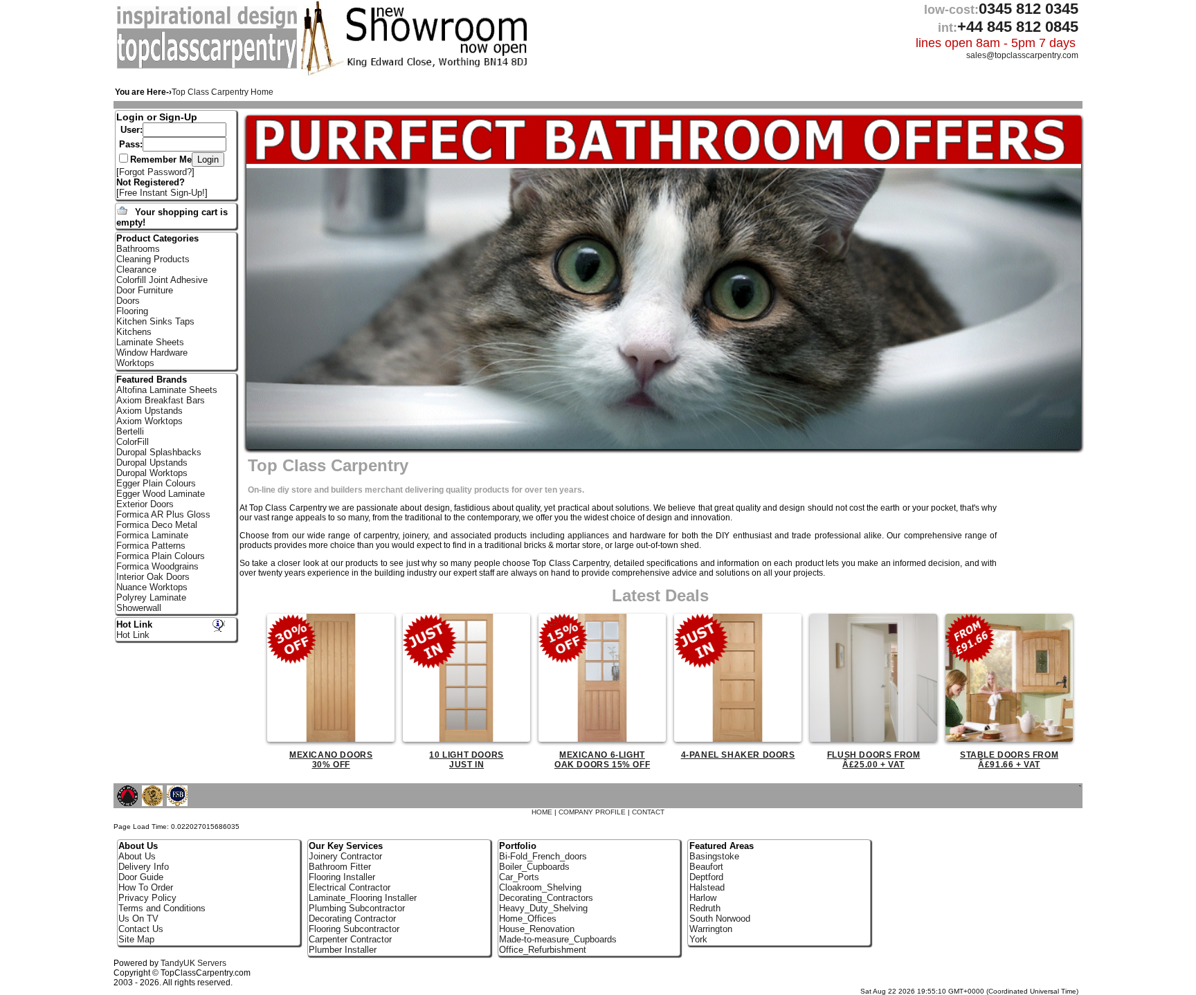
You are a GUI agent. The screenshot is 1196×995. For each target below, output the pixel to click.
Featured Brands (151, 379)
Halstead (707, 887)
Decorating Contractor (352, 918)
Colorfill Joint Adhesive (162, 280)
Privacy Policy (147, 898)
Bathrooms (138, 249)
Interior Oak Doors (153, 577)
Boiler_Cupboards (534, 866)
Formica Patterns (150, 545)
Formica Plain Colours (160, 556)
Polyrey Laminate (151, 597)
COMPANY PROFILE (592, 812)
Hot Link (134, 624)
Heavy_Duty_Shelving (543, 908)
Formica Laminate (152, 535)
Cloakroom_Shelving (540, 887)
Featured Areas (721, 846)
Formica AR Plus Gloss (163, 514)
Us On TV (138, 918)
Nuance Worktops (152, 587)
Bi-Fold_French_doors (543, 856)
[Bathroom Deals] (663, 282)
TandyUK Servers (193, 963)
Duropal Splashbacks (158, 452)
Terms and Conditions (162, 908)
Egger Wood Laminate (160, 494)
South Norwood (719, 918)
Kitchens (134, 332)
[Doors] (208, 66)
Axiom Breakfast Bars (160, 400)
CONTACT (648, 812)
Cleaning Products (153, 259)
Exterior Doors (145, 504)
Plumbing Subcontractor (357, 908)
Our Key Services (346, 846)
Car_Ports (519, 877)
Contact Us (140, 929)
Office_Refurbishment (542, 949)
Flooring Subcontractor (354, 929)
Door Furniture (144, 290)
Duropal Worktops (152, 473)
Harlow (702, 898)
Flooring (132, 311)
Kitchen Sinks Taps (155, 321)
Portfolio (517, 846)
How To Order (145, 887)
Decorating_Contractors (546, 898)
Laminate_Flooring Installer (363, 898)
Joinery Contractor (345, 856)
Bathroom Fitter (340, 866)
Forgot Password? (155, 172)
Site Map (136, 939)
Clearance (136, 269)
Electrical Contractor (349, 887)
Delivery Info (143, 866)
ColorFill (132, 442)
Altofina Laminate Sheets (166, 390)
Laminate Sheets (150, 342)
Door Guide (140, 877)
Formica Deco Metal (156, 525)
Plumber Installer (343, 949)
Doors (128, 300)
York (698, 939)
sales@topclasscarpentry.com (1022, 55)
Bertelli (130, 431)
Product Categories (157, 238)
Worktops (135, 363)
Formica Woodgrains (157, 566)
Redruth (705, 908)
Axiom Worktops (149, 421)
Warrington (710, 929)
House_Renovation (536, 929)
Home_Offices (527, 918)
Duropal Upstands (152, 462)
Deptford (706, 877)
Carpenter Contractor (350, 939)
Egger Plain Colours (156, 483)
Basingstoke (714, 856)
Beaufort (706, 866)
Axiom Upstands (149, 410)
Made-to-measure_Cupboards (558, 939)
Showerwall (138, 608)
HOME (542, 812)
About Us (137, 856)
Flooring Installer (342, 877)
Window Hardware (152, 352)
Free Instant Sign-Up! (162, 193)
